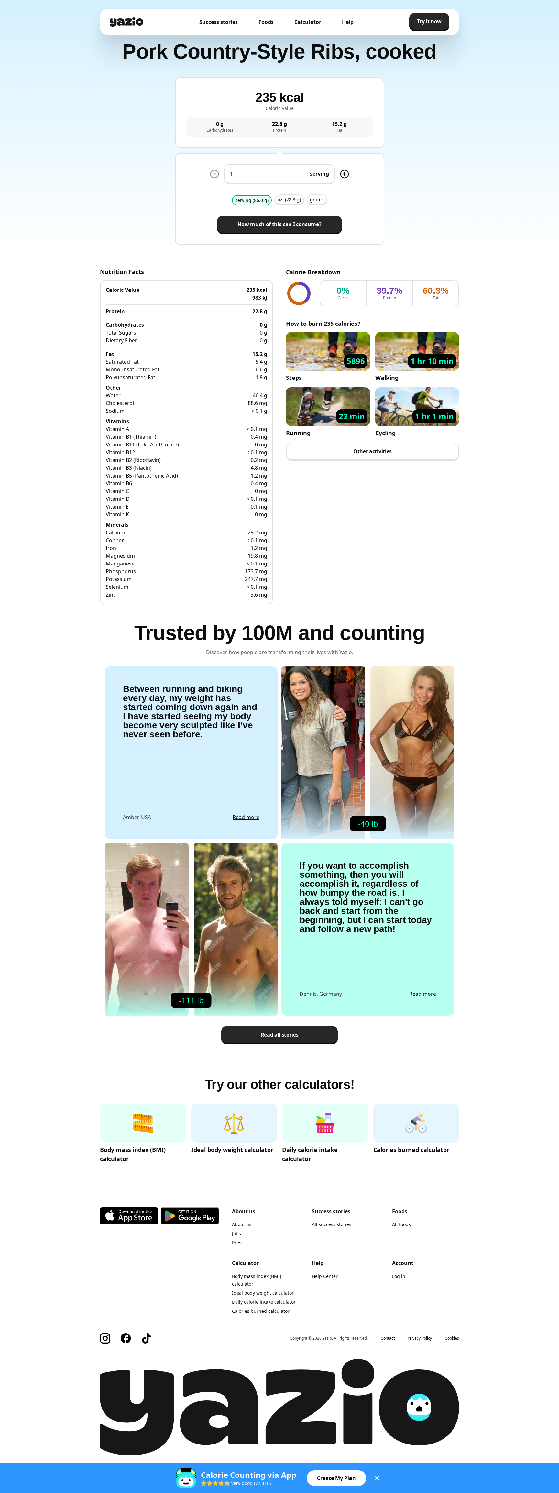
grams (317, 199)
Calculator (307, 22)
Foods (266, 22)
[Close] (377, 1478)
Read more (246, 817)
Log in (398, 1276)
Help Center (325, 1276)
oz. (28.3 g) (289, 199)
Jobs (236, 1233)
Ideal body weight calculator (263, 1293)
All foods (401, 1224)
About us (241, 1224)
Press (238, 1242)
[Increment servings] (344, 174)
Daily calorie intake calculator (264, 1302)
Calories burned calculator (261, 1311)
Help (348, 22)
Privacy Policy (420, 1338)
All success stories (331, 1224)
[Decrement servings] (214, 174)
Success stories (218, 22)
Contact (388, 1338)
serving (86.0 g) (252, 200)
